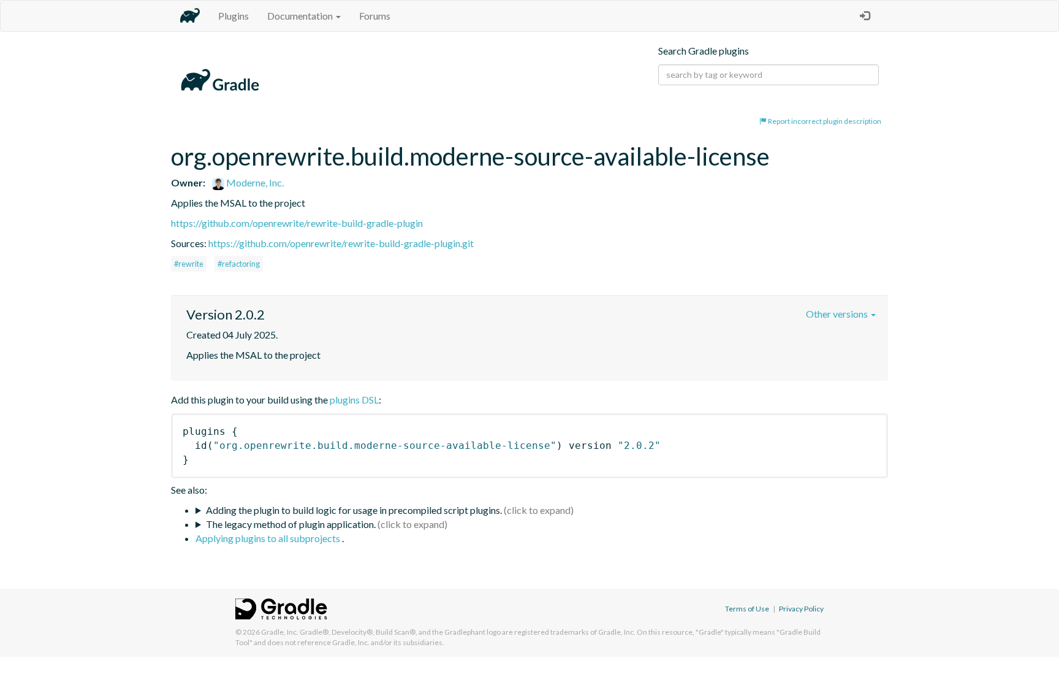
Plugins (233, 15)
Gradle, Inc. (279, 632)
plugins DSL (354, 399)
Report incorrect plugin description (824, 121)
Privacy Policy (801, 608)
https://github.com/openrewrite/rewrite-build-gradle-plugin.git (341, 243)
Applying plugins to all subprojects (268, 538)
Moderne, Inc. (254, 182)
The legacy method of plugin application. (291, 524)
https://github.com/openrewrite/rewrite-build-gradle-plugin (297, 223)
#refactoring (239, 264)
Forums (374, 15)
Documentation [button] (301, 15)
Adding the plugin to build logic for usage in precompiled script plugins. (354, 510)
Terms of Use (747, 608)
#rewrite (188, 264)
